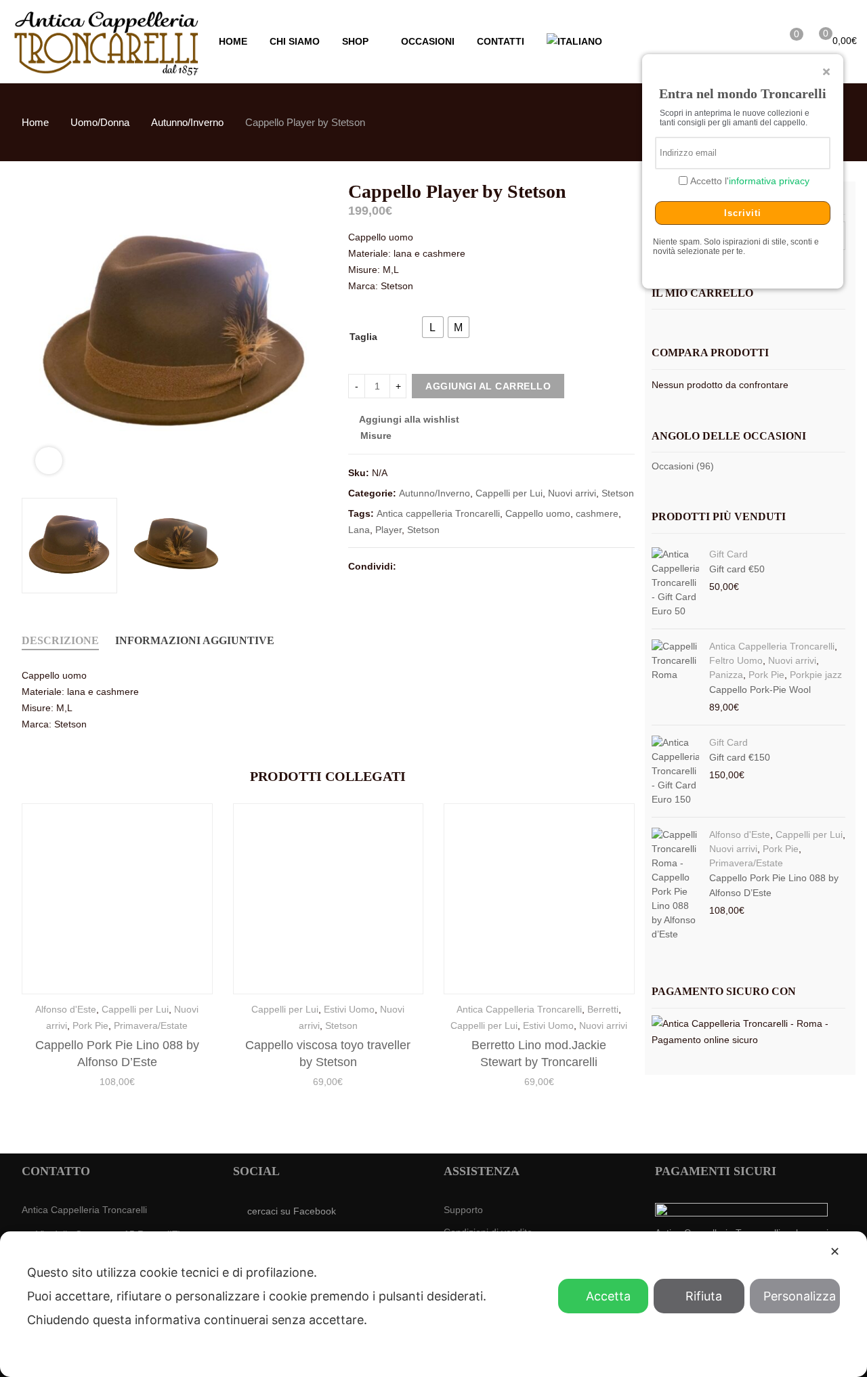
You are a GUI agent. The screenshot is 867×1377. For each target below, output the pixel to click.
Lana (359, 529)
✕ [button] (835, 1251)
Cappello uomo (537, 513)
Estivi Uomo (349, 1009)
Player (388, 529)
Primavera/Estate (151, 1025)
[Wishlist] (786, 40)
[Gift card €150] (675, 771)
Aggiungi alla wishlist (409, 419)
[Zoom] (48, 460)
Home (35, 122)
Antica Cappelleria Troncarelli (519, 1009)
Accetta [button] (608, 1296)
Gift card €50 (737, 569)
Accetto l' (748, 180)
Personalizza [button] (799, 1296)
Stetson (617, 493)
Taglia (363, 336)
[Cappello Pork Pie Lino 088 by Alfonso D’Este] (675, 884)
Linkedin (506, 565)
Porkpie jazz (816, 674)
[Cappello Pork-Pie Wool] (675, 677)
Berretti (602, 1009)
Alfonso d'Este (65, 1009)
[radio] (433, 327)
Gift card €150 (739, 757)
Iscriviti (742, 213)
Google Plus (481, 565)
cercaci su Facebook (291, 1211)
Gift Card (728, 554)
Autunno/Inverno (187, 122)
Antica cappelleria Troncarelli (438, 513)
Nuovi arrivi (572, 493)
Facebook (408, 565)
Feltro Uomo (736, 660)
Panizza (726, 674)
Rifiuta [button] (703, 1296)
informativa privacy (769, 180)
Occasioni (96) (683, 466)
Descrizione (60, 640)
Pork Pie (90, 1025)
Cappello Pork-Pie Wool (760, 689)
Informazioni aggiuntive (194, 640)
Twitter (433, 565)
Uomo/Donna (99, 122)
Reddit (530, 565)
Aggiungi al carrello (488, 386)
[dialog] (433, 1304)
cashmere (597, 513)
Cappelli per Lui (509, 493)
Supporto (463, 1209)
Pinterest (457, 565)
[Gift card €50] (675, 582)
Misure (375, 435)
